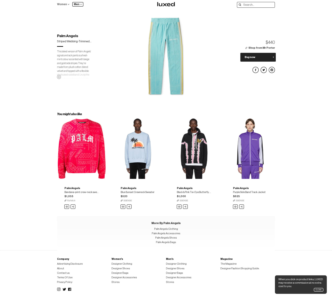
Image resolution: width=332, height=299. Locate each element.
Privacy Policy (64, 282)
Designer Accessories (124, 277)
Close (319, 290)
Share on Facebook (255, 68)
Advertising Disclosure (70, 264)
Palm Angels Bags (166, 242)
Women (62, 4)
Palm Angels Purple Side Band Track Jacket (235, 207)
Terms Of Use (65, 277)
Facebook (70, 289)
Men (76, 4)
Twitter (64, 289)
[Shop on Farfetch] (81, 148)
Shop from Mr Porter (261, 48)
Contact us (63, 273)
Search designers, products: (241, 5)
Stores (116, 282)
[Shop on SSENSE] (138, 148)
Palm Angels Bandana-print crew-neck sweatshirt (67, 207)
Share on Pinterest (272, 68)
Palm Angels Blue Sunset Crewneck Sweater (123, 207)
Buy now (250, 57)
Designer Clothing (122, 264)
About (60, 268)
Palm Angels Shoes (166, 238)
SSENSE (127, 200)
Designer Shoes (121, 268)
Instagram (59, 289)
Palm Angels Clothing (166, 229)
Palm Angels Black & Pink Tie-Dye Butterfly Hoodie (179, 207)
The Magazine (228, 264)
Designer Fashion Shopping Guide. (240, 268)
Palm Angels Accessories (166, 233)
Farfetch (71, 200)
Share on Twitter (263, 68)
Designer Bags (120, 273)
